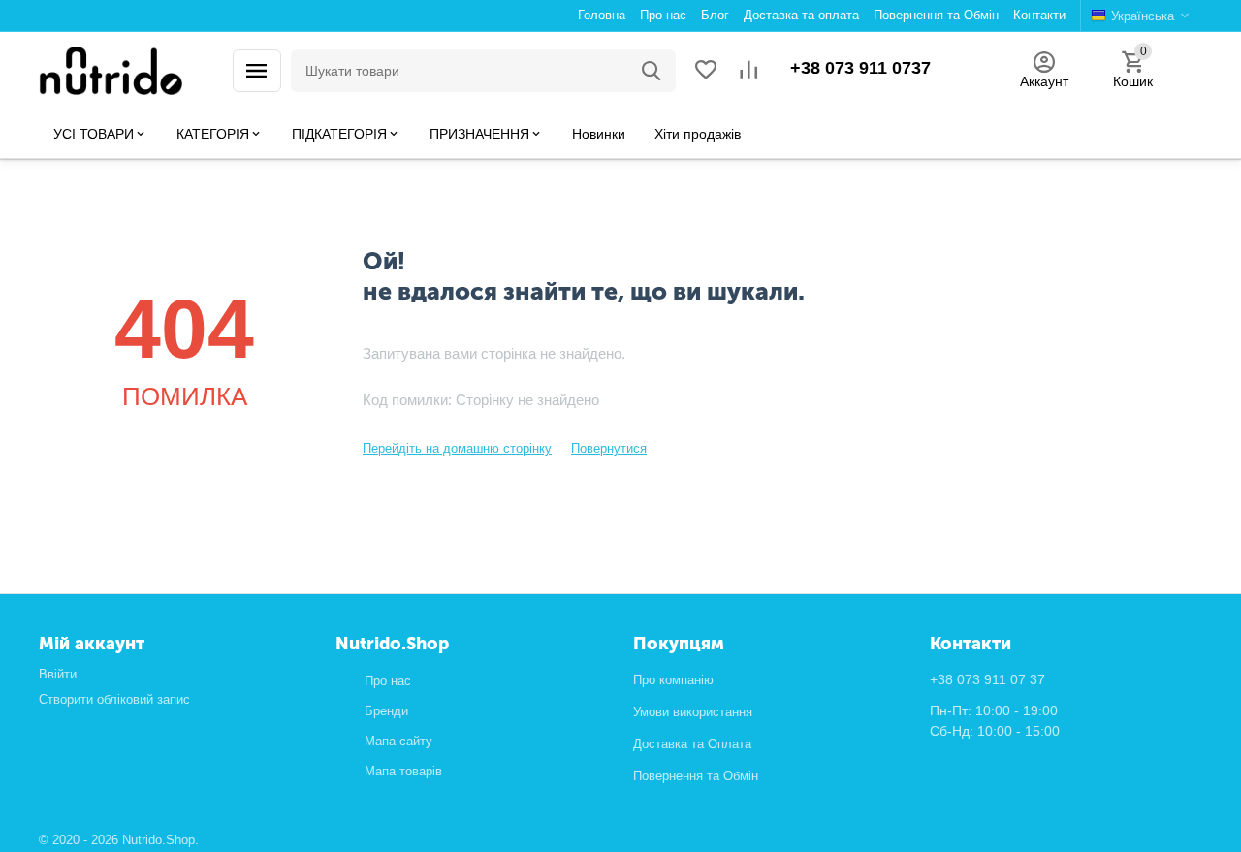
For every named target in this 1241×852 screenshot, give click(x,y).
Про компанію (673, 680)
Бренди (386, 711)
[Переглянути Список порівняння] (748, 71)
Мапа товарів (403, 771)
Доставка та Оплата (692, 744)
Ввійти (58, 674)
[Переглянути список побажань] (705, 71)
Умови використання (692, 712)
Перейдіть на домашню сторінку (457, 448)
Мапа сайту (398, 741)
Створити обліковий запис (114, 699)
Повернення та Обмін (695, 776)
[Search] (651, 70)
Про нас (388, 681)
